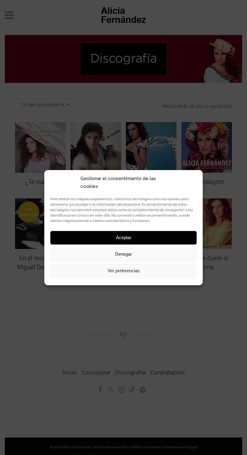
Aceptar (123, 237)
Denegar (123, 254)
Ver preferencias (124, 270)
